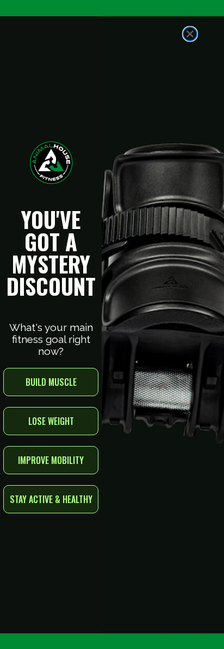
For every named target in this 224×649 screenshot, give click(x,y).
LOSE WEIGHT (51, 421)
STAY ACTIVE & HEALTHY (51, 499)
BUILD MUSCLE (51, 382)
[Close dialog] (190, 34)
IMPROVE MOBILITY (51, 460)
